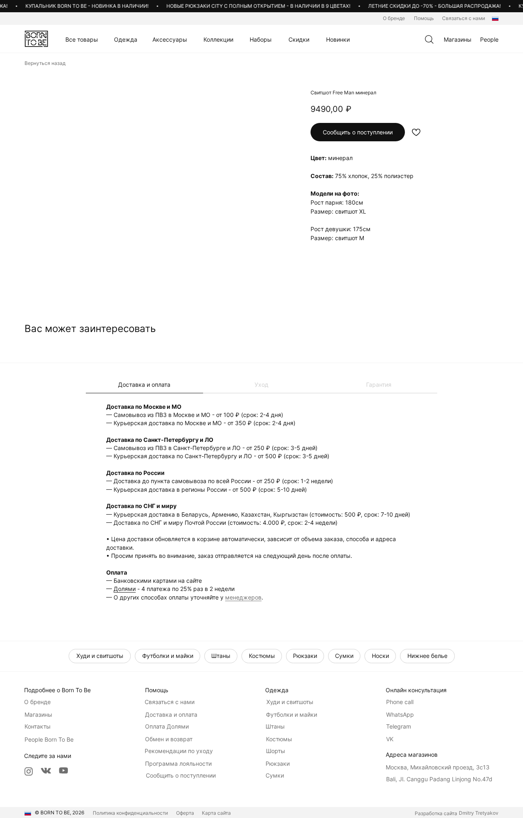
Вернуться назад (45, 63)
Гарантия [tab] (378, 384)
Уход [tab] (261, 384)
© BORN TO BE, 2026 (59, 812)
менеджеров (243, 597)
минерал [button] (340, 157)
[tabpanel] (261, 501)
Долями (125, 588)
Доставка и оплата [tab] (144, 384)
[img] (36, 39)
